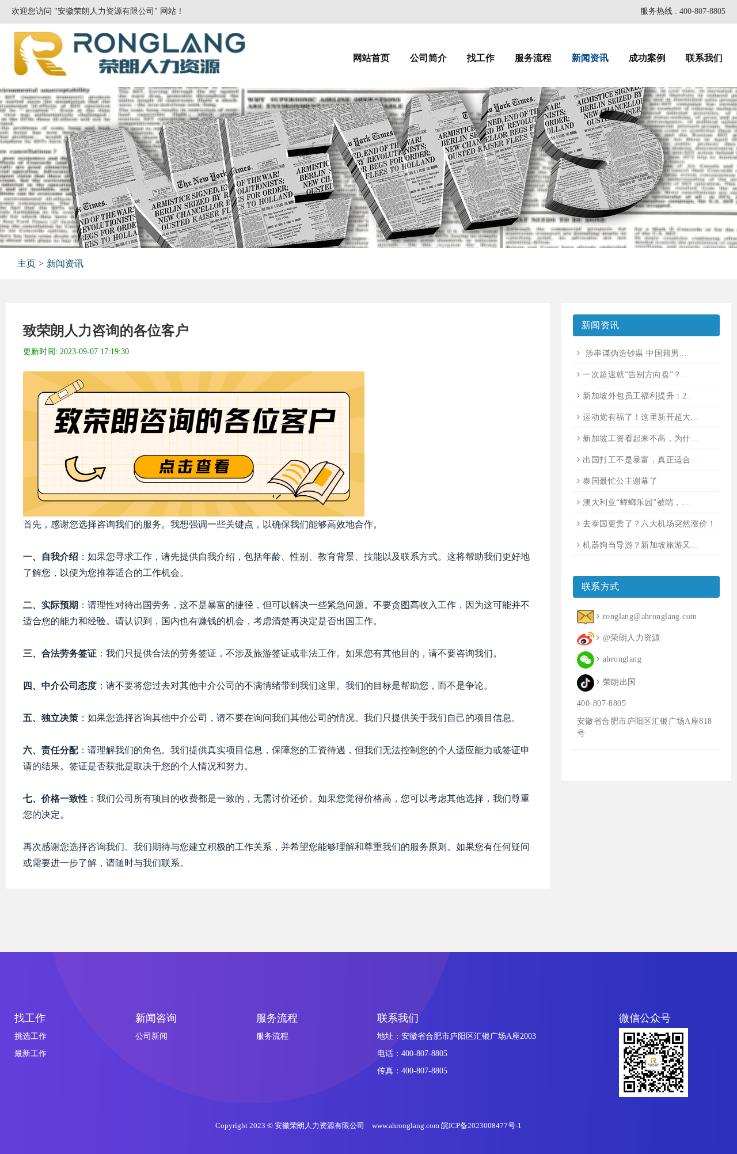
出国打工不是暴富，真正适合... (640, 459)
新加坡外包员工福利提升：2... (638, 396)
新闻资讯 (65, 263)
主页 (26, 263)
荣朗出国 (619, 682)
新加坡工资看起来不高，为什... (640, 438)
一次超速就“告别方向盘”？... (636, 374)
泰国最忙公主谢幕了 (620, 481)
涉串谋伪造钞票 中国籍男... (635, 353)
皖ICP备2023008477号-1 (481, 1125)
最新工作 (30, 1053)
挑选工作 (30, 1036)
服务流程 (272, 1036)
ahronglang (622, 659)
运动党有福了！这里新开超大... (640, 417)
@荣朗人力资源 (631, 637)
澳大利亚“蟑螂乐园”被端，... (636, 502)
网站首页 (371, 58)
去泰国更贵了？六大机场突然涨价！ (649, 523)
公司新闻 (151, 1036)
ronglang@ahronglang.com (650, 616)
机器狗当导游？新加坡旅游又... (640, 545)
